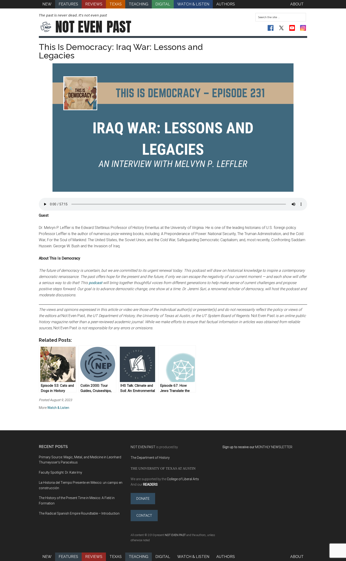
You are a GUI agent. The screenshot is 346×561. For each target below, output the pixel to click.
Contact (144, 515)
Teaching (138, 556)
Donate (142, 498)
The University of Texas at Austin (163, 468)
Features (68, 556)
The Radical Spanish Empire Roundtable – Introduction (79, 513)
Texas (115, 556)
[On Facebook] (271, 28)
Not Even (93, 27)
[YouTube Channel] (292, 28)
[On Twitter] (281, 28)
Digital (162, 556)
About (297, 556)
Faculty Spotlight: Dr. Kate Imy (60, 472)
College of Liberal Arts (183, 479)
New (47, 556)
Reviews (93, 556)
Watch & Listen (58, 408)
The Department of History (150, 457)
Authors (225, 556)
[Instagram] (303, 28)
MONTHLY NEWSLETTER (273, 447)
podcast (95, 282)
